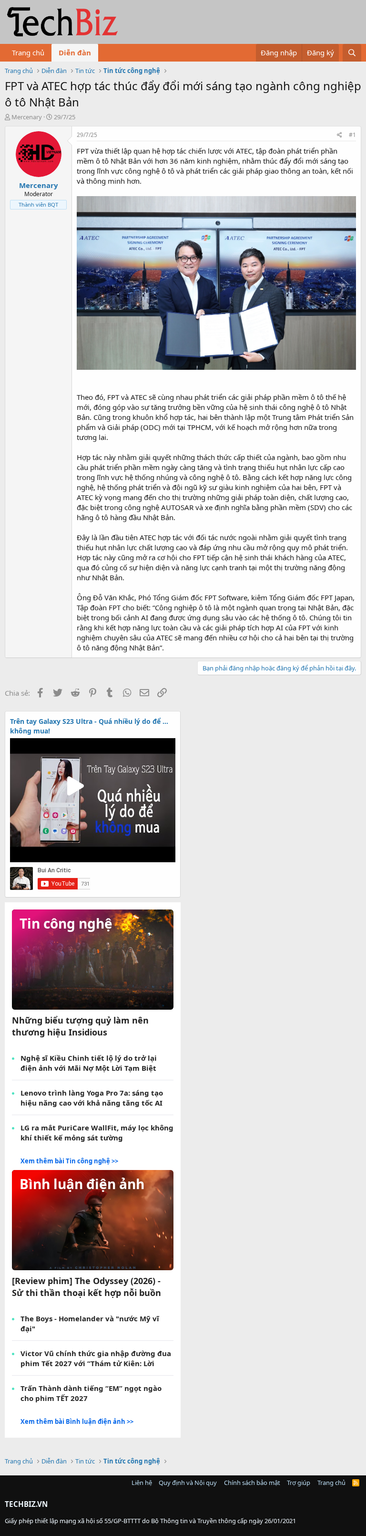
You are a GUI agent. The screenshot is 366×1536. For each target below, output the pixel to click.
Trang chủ (28, 52)
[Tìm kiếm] (352, 53)
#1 (352, 135)
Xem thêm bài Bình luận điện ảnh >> (76, 1421)
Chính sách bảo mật (252, 1482)
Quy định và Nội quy (188, 1482)
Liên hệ (142, 1482)
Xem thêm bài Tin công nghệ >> (69, 1161)
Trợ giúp (298, 1482)
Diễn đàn (75, 52)
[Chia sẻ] (340, 135)
